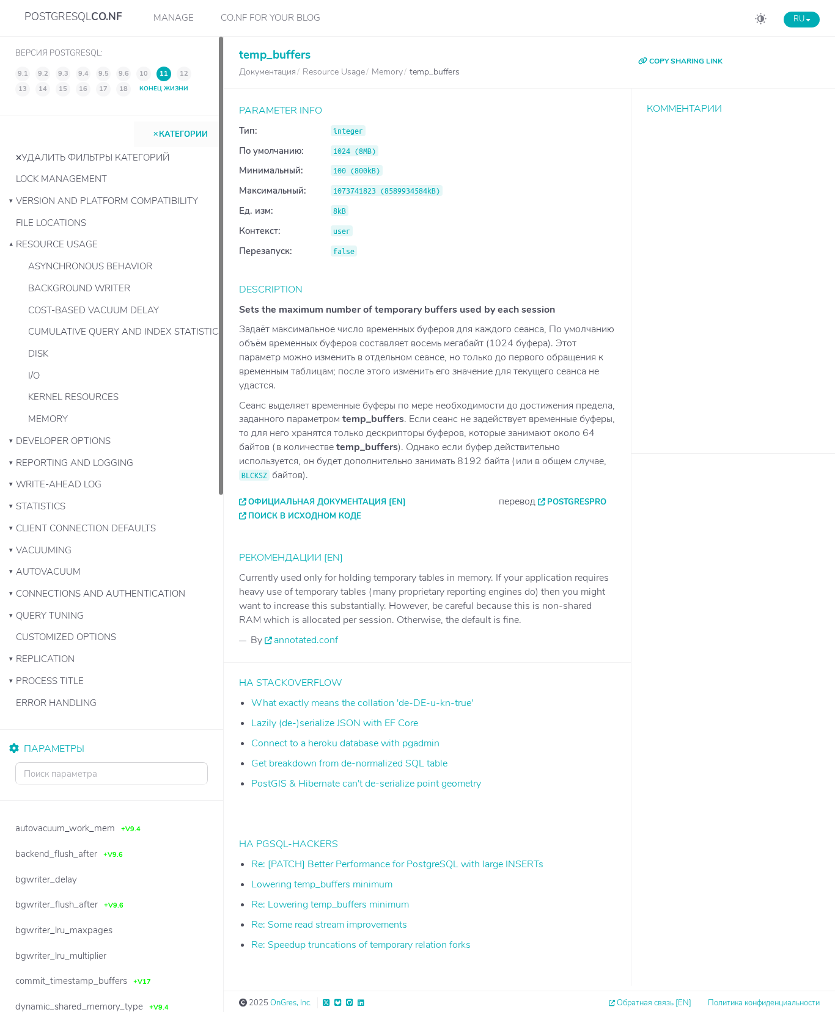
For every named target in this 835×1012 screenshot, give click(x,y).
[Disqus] (733, 275)
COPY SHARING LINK (685, 61)
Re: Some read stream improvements (329, 924)
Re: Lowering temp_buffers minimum (330, 904)
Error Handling (56, 703)
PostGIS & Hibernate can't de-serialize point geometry (366, 783)
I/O (34, 375)
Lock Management (61, 179)
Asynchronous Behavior (90, 266)
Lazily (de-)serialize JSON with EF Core (334, 723)
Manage (173, 18)
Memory (48, 419)
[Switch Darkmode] (760, 21)
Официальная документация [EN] (327, 502)
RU (799, 18)
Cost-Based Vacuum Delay (93, 310)
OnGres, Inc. (291, 1002)
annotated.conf (306, 640)
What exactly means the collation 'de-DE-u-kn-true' (362, 703)
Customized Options (66, 637)
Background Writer (79, 288)
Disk (38, 354)
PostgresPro (576, 502)
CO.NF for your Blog (270, 18)
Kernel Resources (73, 397)
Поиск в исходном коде (304, 516)
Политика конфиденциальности (764, 1002)
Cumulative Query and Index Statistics (125, 332)
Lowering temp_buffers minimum (321, 884)
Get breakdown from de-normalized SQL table (349, 763)
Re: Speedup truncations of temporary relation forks (361, 945)
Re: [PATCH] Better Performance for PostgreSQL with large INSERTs (397, 864)
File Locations (51, 223)
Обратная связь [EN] (654, 1002)
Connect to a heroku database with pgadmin (345, 743)
